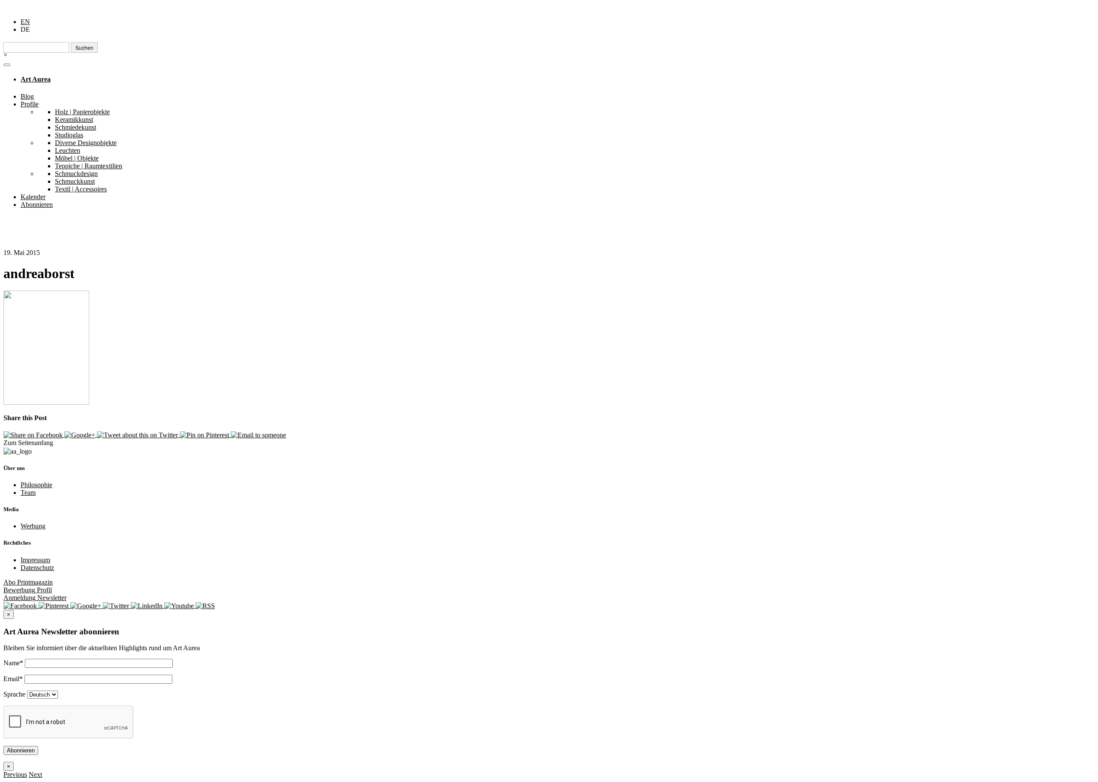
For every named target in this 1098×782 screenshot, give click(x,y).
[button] (15, 774)
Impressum (35, 560)
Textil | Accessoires (81, 189)
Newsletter (34, 597)
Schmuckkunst (75, 181)
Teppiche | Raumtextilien (88, 166)
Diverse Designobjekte (86, 142)
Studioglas (69, 135)
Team (28, 492)
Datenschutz (37, 567)
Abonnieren (37, 204)
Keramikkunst (74, 119)
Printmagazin (28, 582)
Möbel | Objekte (77, 158)
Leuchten (67, 150)
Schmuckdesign (76, 173)
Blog (27, 96)
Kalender (33, 196)
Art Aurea (36, 79)
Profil (27, 590)
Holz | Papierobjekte (82, 111)
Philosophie (36, 484)
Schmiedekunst (75, 127)
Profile (30, 104)
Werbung (33, 526)
